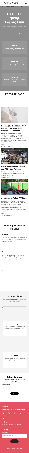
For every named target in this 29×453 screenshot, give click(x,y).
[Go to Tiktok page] (14, 413)
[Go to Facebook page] (3, 413)
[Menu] (26, 3)
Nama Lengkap (6, 384)
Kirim (14, 393)
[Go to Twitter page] (20, 413)
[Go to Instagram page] (9, 413)
